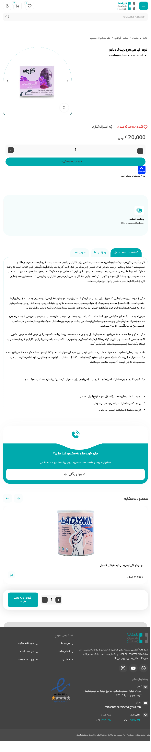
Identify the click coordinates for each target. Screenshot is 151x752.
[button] (7, 498)
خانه (145, 38)
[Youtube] (133, 668)
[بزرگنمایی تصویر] (64, 107)
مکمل (135, 38)
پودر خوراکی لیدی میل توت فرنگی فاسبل (121, 565)
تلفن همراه (106, 715)
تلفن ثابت (135, 715)
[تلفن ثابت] (145, 715)
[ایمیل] (145, 703)
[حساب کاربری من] (7, 6)
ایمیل (139, 702)
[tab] (126, 252)
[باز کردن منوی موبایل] (143, 6)
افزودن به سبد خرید (72, 161)
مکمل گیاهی (121, 38)
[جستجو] (7, 17)
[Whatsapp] (143, 668)
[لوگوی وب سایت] (126, 5)
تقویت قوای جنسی (100, 38)
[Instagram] (123, 668)
